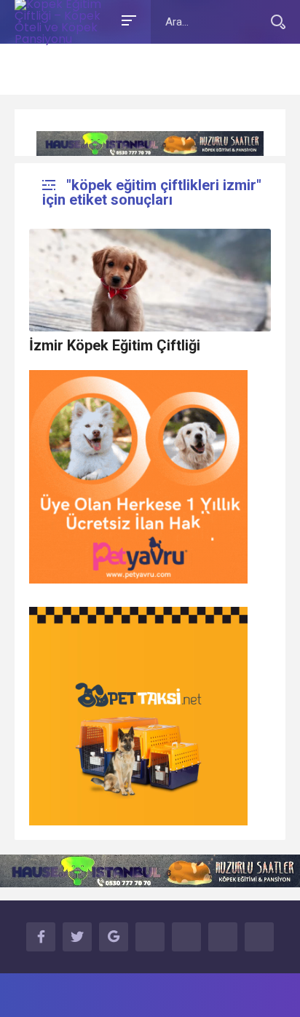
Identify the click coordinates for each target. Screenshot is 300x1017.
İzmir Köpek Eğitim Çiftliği (114, 345)
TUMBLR (222, 936)
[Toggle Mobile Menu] (127, 19)
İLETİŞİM (259, 936)
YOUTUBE (150, 936)
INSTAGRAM (186, 936)
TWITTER (77, 936)
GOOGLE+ (113, 936)
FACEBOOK (40, 936)
